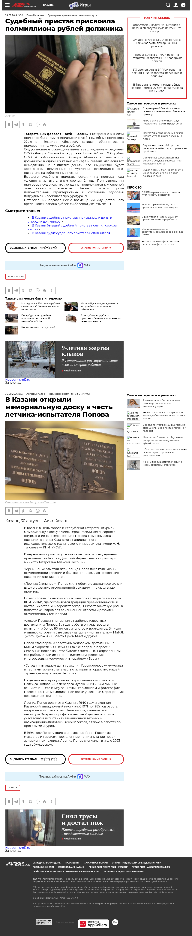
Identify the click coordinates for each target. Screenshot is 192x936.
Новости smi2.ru (17, 379)
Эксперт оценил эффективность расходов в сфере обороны (160, 243)
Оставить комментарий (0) (96, 248)
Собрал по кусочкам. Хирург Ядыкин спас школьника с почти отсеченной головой (164, 427)
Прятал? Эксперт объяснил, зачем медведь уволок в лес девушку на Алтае (163, 136)
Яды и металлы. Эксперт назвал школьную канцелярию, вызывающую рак (161, 403)
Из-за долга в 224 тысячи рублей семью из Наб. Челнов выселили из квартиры (40, 306)
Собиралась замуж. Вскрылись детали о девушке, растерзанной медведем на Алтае (162, 160)
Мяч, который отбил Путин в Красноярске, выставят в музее (160, 206)
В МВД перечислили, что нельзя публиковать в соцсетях (161, 193)
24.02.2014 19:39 (14, 15)
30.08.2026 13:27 (14, 393)
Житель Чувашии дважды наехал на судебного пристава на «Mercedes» (100, 306)
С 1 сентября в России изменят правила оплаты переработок (160, 218)
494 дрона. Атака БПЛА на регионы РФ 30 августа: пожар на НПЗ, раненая (156, 43)
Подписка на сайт (43, 867)
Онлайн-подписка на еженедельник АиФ (136, 863)
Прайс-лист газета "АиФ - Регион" (108, 867)
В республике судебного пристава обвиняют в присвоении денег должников (101, 318)
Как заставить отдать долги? (38, 327)
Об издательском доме (47, 863)
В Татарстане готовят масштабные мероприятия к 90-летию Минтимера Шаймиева (157, 88)
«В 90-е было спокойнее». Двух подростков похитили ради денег (162, 122)
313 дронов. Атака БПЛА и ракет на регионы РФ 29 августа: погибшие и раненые (157, 73)
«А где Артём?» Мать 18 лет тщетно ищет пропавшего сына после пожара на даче (163, 173)
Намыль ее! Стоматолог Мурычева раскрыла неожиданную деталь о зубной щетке (163, 440)
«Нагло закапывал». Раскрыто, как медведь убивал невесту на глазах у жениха (164, 415)
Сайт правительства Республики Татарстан (30, 502)
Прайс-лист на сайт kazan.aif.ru (151, 867)
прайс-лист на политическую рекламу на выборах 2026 (65, 871)
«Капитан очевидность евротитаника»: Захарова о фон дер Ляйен (162, 232)
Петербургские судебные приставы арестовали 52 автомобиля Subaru (36, 318)
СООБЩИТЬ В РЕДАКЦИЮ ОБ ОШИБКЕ (123, 871)
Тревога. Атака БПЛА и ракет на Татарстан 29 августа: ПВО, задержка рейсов (156, 58)
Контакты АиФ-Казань (71, 867)
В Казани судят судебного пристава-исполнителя (71, 233)
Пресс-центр (72, 863)
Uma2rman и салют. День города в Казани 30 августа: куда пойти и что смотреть (157, 28)
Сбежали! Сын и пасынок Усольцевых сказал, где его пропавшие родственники (165, 452)
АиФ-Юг (10, 115)
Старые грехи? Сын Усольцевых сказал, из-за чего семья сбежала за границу (164, 111)
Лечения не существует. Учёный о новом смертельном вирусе (162, 463)
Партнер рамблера (65, 922)
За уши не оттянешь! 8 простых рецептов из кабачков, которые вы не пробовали (165, 148)
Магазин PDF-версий (96, 863)
